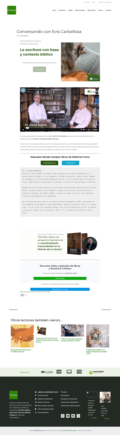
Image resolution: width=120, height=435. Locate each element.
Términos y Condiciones (104, 2)
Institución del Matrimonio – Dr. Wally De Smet (21, 351)
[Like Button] (22, 295)
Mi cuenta (87, 2)
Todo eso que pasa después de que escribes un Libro (71, 340)
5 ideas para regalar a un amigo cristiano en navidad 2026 (96, 351)
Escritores (62, 10)
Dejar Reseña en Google (60, 289)
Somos (100, 10)
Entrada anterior (12, 309)
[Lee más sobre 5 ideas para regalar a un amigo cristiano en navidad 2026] (97, 336)
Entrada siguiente (107, 309)
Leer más (93, 418)
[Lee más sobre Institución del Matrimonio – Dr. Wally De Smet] (22, 336)
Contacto (108, 10)
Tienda (70, 10)
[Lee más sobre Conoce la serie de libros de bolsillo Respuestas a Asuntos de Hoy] (47, 330)
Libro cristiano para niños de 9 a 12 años (104, 410)
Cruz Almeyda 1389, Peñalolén (69, 430)
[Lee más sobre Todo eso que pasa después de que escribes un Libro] (72, 330)
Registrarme (39, 69)
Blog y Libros (92, 10)
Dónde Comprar (80, 10)
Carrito (94, 2)
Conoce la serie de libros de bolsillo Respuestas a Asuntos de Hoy (47, 340)
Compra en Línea (24, 372)
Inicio (54, 10)
